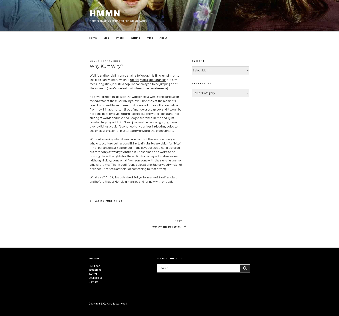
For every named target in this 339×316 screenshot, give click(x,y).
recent (134, 80)
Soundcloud (95, 277)
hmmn (105, 13)
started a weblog (156, 143)
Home (93, 37)
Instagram (95, 269)
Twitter (93, 273)
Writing (135, 37)
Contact (93, 281)
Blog (106, 37)
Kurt (117, 61)
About (163, 37)
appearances (157, 80)
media (144, 80)
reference (160, 88)
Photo (120, 37)
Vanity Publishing (109, 201)
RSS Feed (94, 265)
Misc (150, 37)
